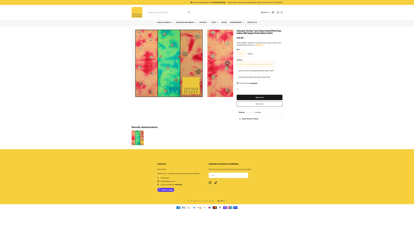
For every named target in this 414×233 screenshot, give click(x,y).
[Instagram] (210, 182)
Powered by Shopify (207, 201)
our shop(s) (253, 83)
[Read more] (273, 12)
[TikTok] (216, 182)
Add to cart (260, 97)
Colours (239, 60)
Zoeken (189, 12)
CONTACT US (252, 22)
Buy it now (259, 104)
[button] (227, 63)
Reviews (250, 112)
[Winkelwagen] (281, 12)
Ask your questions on (171, 184)
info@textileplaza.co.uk (168, 181)
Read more (259, 45)
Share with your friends (250, 119)
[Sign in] (278, 12)
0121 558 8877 (165, 178)
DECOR (224, 22)
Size (238, 49)
